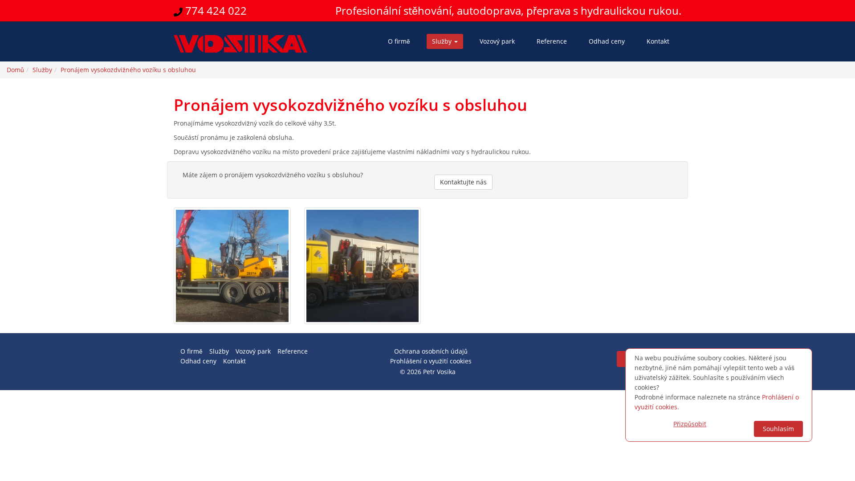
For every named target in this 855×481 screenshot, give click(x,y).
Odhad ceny (607, 41)
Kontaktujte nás (463, 182)
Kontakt (658, 41)
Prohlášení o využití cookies (431, 361)
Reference (552, 41)
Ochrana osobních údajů (431, 351)
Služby (442, 41)
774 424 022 (215, 10)
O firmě (399, 41)
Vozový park (497, 41)
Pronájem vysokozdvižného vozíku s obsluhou (128, 69)
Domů (15, 69)
